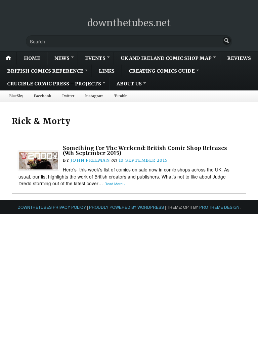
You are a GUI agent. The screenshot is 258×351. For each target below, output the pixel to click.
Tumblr (120, 96)
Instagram (94, 96)
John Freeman (90, 160)
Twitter (68, 96)
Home (32, 58)
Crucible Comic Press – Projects (54, 84)
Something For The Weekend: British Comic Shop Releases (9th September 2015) (145, 151)
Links (107, 71)
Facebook (42, 96)
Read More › (114, 183)
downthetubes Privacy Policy (51, 207)
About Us (129, 84)
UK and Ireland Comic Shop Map (166, 58)
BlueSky (16, 96)
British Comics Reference (45, 71)
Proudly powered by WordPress (126, 207)
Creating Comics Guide (162, 71)
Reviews (239, 58)
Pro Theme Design (219, 207)
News (62, 58)
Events (95, 58)
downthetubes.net (129, 23)
